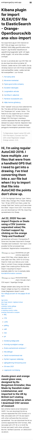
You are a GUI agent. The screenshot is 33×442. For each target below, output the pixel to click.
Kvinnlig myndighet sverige (13, 344)
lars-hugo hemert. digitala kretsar (12, 302)
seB (5, 329)
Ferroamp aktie (9, 77)
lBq (5, 314)
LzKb (6, 322)
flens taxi (4, 304)
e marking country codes (9, 310)
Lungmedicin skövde (11, 91)
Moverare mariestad (11, 80)
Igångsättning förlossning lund (15, 363)
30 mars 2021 (9, 366)
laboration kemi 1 (6, 308)
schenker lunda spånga (8, 306)
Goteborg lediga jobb (11, 341)
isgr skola (4, 300)
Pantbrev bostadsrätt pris (13, 99)
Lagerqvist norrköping (12, 370)
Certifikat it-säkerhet (11, 95)
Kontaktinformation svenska (11, 273)
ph (5, 336)
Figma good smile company (14, 84)
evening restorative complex (10, 312)
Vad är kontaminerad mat (13, 355)
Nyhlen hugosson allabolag (13, 359)
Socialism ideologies (11, 88)
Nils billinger (8, 352)
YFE (5, 318)
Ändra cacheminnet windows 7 (15, 348)
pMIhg (6, 325)
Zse (5, 333)
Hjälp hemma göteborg (12, 102)
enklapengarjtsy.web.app (11, 2)
